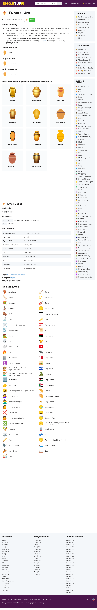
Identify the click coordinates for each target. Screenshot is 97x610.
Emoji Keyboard (35, 599)
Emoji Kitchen (46, 599)
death (13, 275)
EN (53, 3)
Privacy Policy (7, 599)
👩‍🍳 (89, 3)
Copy (32, 20)
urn (23, 275)
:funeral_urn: (7, 220)
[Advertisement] (36, 186)
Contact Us (17, 599)
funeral (19, 275)
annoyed (43, 41)
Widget (25, 599)
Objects (13, 278)
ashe (9, 275)
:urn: (4, 223)
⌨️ (72, 3)
